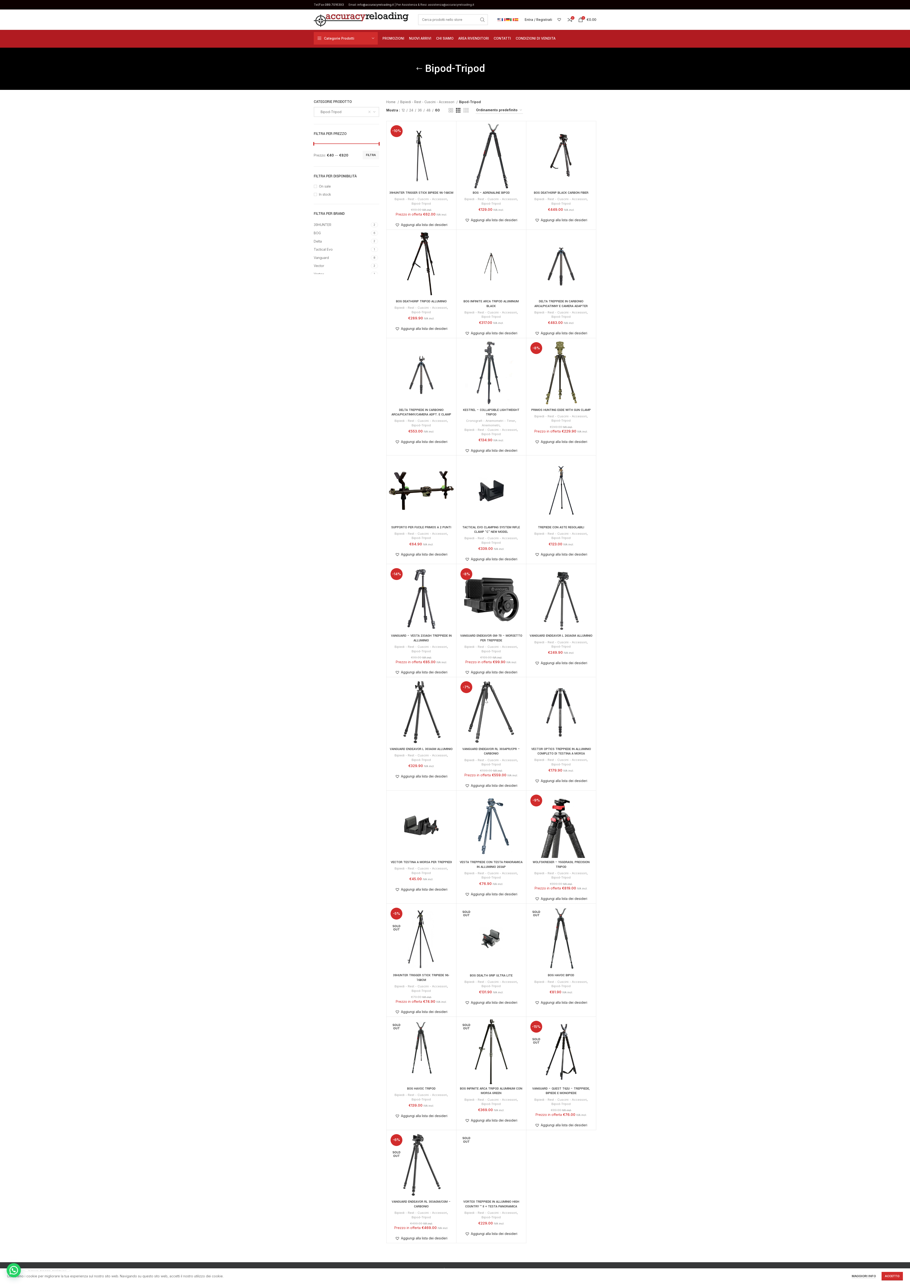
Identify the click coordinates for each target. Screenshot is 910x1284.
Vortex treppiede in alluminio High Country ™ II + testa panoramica (491, 1204)
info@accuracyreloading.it (375, 4)
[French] (504, 19)
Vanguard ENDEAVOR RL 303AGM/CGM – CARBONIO (421, 1204)
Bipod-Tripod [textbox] (329, 112)
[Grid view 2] (451, 110)
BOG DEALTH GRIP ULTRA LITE (491, 975)
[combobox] (346, 112)
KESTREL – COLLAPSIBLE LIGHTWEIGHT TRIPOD (491, 412)
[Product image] (421, 265)
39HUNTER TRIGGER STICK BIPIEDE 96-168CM (421, 193)
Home (391, 102)
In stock (325, 194)
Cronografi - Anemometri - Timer (490, 421)
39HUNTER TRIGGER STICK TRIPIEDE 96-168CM (421, 977)
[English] (499, 19)
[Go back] (419, 69)
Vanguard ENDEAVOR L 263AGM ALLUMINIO (561, 636)
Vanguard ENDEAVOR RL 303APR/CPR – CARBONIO (491, 751)
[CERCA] (482, 19)
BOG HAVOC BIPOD (561, 975)
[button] (421, 224)
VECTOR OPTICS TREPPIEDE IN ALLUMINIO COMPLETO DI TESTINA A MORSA (561, 751)
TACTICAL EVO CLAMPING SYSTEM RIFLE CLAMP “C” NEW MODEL (491, 529)
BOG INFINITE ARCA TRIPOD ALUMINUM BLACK (491, 303)
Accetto (892, 1276)
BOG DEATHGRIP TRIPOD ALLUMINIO (421, 301)
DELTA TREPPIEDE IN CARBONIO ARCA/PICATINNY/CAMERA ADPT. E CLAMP (421, 412)
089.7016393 (334, 4)
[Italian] (512, 19)
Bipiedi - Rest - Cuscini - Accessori (427, 102)
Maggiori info (864, 1276)
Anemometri (491, 425)
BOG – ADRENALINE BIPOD (491, 193)
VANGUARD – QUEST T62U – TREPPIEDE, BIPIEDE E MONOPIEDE (561, 1090)
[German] (508, 19)
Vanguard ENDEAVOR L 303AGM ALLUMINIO (421, 749)
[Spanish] (516, 19)
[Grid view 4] (466, 110)
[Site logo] (361, 19)
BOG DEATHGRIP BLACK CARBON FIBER (561, 193)
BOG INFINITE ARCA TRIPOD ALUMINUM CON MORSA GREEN (491, 1090)
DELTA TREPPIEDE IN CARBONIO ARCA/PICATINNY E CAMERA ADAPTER (561, 303)
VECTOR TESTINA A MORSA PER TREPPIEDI (421, 862)
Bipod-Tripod (421, 203)
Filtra (371, 155)
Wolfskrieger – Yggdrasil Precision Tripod (561, 864)
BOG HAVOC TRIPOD (421, 1088)
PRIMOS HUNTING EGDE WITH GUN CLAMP (561, 410)
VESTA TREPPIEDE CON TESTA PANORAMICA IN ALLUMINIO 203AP (491, 864)
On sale (325, 186)
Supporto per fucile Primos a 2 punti (421, 527)
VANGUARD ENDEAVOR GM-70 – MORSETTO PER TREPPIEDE (491, 638)
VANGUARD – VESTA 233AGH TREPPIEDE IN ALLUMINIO (421, 638)
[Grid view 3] (458, 110)
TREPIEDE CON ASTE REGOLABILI (561, 527)
